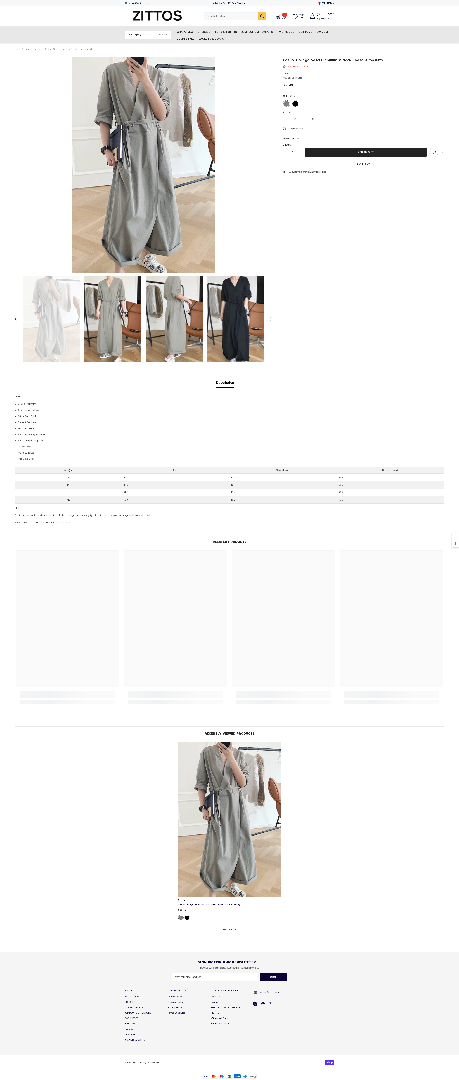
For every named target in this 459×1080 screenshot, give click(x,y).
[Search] (235, 16)
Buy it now (363, 164)
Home (18, 49)
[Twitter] (271, 1003)
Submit (273, 977)
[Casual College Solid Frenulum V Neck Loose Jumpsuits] (229, 819)
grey (181, 917)
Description (225, 382)
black (187, 917)
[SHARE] (441, 152)
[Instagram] (255, 1003)
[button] (15, 319)
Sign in (319, 14)
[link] (67, 696)
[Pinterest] (263, 1003)
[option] (143, 165)
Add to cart (365, 152)
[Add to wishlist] (433, 152)
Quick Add (229, 930)
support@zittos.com (138, 3)
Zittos (294, 73)
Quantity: (287, 145)
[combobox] (231, 16)
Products (29, 49)
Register (330, 13)
